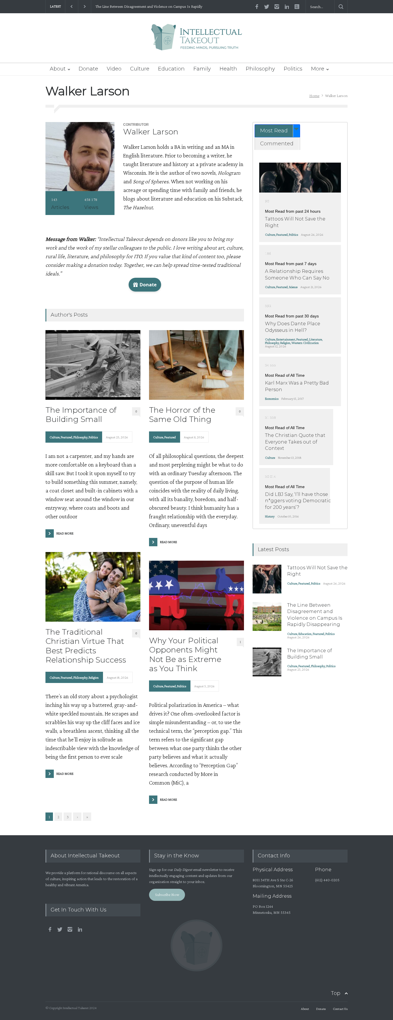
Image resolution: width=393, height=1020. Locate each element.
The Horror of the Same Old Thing (182, 415)
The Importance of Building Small (81, 415)
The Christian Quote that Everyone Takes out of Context (295, 442)
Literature (315, 339)
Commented (276, 143)
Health (228, 69)
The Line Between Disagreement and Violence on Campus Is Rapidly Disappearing (149, 6)
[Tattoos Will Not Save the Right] (300, 178)
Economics (271, 399)
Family (202, 69)
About (58, 69)
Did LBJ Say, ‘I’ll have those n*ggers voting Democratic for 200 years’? (298, 501)
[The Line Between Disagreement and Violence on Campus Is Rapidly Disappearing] (267, 616)
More (317, 69)
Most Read (274, 131)
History (269, 516)
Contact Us (340, 1009)
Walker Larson (150, 131)
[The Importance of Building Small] (92, 365)
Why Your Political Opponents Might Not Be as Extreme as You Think (185, 654)
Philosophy (260, 69)
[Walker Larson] (80, 156)
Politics (293, 69)
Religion (94, 677)
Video (114, 69)
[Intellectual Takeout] (196, 41)
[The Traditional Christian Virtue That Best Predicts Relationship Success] (92, 587)
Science (293, 287)
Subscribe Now (167, 894)
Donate (88, 69)
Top (335, 993)
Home (314, 95)
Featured (66, 437)
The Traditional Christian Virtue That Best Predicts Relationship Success (85, 646)
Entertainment (285, 339)
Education (171, 69)
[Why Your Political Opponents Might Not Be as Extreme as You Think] (196, 595)
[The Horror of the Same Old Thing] (196, 365)
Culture (139, 69)
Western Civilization (305, 343)
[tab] (277, 130)
